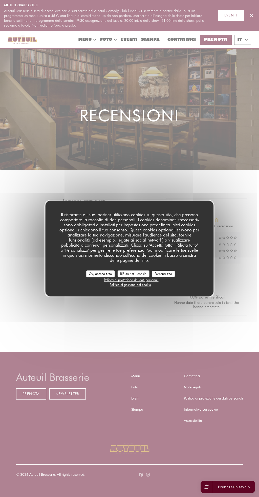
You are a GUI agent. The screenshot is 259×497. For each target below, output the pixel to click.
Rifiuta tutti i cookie (133, 274)
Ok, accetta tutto (100, 274)
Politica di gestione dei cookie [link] (130, 285)
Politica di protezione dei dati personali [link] (131, 280)
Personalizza (163, 274)
